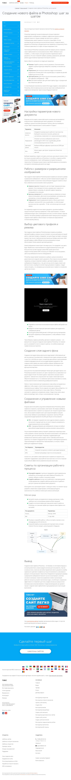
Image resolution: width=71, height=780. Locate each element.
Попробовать (60, 2)
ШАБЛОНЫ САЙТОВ (35, 651)
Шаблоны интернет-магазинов (10, 741)
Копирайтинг (7, 73)
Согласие (28, 774)
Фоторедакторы (7, 87)
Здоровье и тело (8, 94)
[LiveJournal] (42, 626)
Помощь (31, 3)
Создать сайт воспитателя (42, 720)
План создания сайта (7, 756)
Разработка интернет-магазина (10, 763)
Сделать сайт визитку (41, 702)
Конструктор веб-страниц (42, 727)
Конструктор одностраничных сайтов (45, 715)
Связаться (38, 743)
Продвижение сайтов (9, 43)
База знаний (23, 8)
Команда (4, 698)
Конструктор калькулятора (42, 710)
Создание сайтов (8, 69)
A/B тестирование (7, 766)
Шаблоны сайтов (14, 3)
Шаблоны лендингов (7, 744)
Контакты (38, 753)
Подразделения (40, 748)
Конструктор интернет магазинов (44, 700)
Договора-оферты (33, 773)
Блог (5, 25)
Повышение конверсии (7, 50)
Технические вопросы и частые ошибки (9, 62)
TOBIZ (4, 3)
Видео (37, 685)
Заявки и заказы (7, 39)
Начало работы (7, 29)
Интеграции (6, 46)
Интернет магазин (8, 32)
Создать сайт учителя (41, 717)
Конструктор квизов (41, 707)
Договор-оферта (40, 692)
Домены (6, 36)
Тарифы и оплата (8, 54)
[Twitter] (38, 626)
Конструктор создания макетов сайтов (45, 722)
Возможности (5, 693)
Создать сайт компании (42, 712)
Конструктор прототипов (42, 724)
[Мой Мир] (41, 626)
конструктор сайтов (32, 621)
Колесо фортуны (40, 760)
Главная (17, 8)
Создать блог (39, 705)
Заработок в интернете (7, 91)
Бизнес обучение (8, 83)
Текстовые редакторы (9, 80)
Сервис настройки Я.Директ (43, 758)
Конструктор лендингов (42, 697)
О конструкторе (6, 690)
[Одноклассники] (39, 626)
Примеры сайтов (6, 746)
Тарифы (22, 3)
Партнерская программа (55, 675)
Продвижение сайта (7, 758)
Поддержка (5, 751)
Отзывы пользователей (8, 749)
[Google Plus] (44, 626)
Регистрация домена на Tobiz (9, 761)
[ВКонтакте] (37, 626)
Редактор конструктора (7, 58)
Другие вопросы (8, 66)
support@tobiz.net (41, 745)
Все (4, 22)
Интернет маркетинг (9, 76)
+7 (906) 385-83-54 (41, 739)
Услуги (26, 3)
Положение (22, 774)
